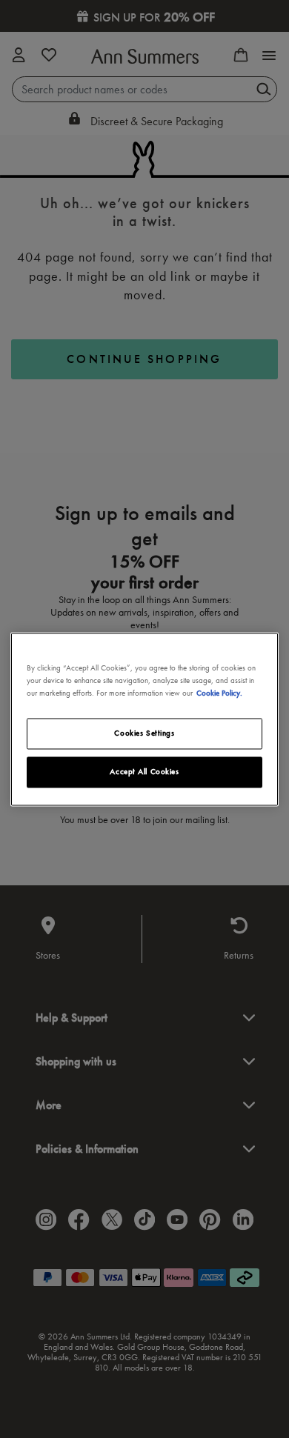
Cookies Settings (144, 733)
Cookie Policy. (219, 693)
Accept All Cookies (144, 771)
